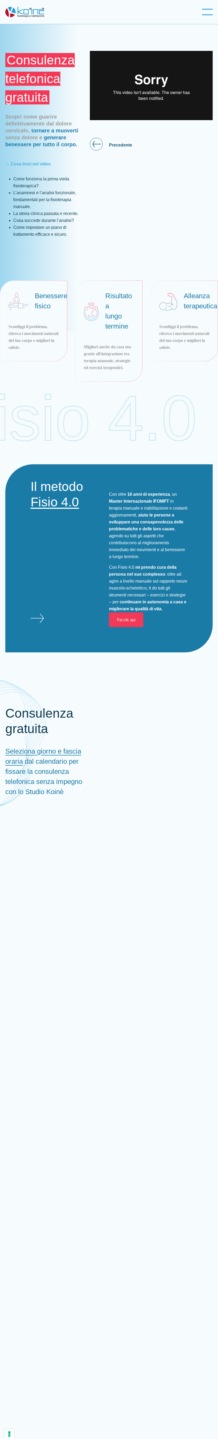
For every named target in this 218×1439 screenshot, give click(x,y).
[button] (208, 13)
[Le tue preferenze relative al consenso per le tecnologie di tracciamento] (9, 1434)
